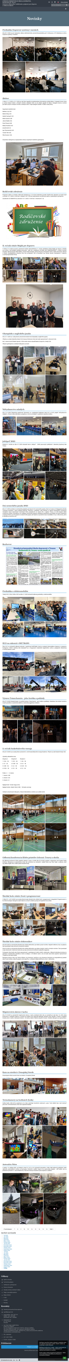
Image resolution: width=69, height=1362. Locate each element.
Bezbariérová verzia (7, 1360)
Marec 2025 (7, 1257)
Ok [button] (64, 1358)
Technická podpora (8, 1282)
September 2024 (8, 1265)
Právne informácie (8, 1287)
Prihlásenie (64, 2)
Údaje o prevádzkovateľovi (10, 1292)
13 (35, 1229)
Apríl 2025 (6, 1256)
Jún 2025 (6, 1253)
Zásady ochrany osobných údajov (12, 1289)
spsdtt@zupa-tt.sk (8, 1312)
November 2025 (8, 1246)
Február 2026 (7, 1242)
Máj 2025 (6, 1254)
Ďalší (51, 1229)
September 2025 (8, 1249)
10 (24, 1229)
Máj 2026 (6, 1238)
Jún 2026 (6, 1237)
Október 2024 (7, 1264)
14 (39, 1229)
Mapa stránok (7, 1295)
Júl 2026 (6, 1235)
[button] (55, 2)
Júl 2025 (6, 1251)
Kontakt (6, 1300)
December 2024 (8, 1261)
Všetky (5, 1268)
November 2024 (8, 1262)
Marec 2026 (7, 1241)
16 (46, 1229)
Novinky (6, 1302)
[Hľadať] (67, 5)
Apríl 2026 (6, 1239)
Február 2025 (7, 1258)
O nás (5, 1297)
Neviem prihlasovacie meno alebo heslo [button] (34, 1350)
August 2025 (7, 1250)
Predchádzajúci (8, 1229)
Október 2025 (7, 1247)
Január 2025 (7, 1260)
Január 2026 (7, 1243)
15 (43, 1229)
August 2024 (7, 1266)
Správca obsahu (8, 1279)
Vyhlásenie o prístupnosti (10, 1284)
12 (31, 1229)
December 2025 (8, 1245)
